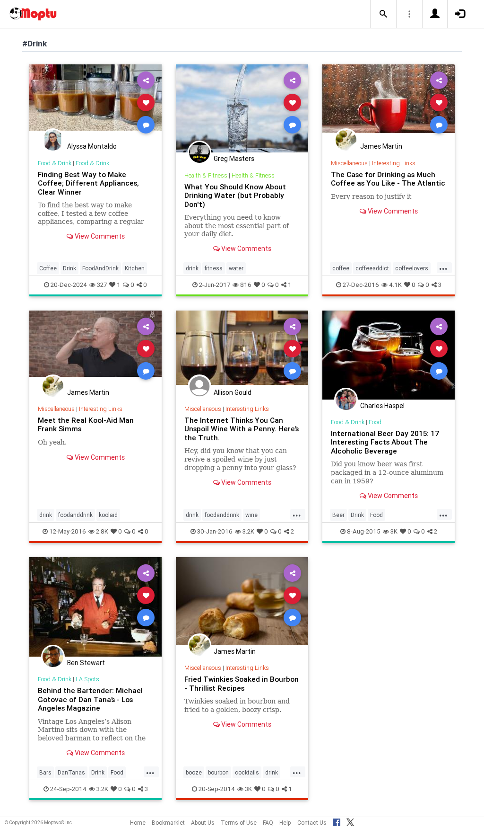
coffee (340, 268)
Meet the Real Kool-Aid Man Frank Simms (86, 424)
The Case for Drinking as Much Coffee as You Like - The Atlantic (388, 178)
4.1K (395, 285)
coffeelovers (411, 268)
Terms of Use (239, 822)
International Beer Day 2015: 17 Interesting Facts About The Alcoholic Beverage (385, 442)
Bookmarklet (168, 822)
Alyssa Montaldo (92, 146)
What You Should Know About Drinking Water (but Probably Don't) (235, 195)
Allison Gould (232, 392)
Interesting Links (393, 163)
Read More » (95, 102)
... (443, 267)
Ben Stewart (86, 663)
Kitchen (135, 268)
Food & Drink (54, 163)
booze (194, 772)
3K (394, 531)
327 (102, 285)
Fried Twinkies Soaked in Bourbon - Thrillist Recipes (241, 683)
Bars (45, 772)
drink (192, 268)
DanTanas (71, 772)
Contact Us (312, 822)
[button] (383, 14)
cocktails (247, 772)
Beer (338, 514)
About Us (203, 822)
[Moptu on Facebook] (336, 821)
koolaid (108, 514)
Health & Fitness (205, 175)
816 (245, 285)
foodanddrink (75, 514)
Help (285, 822)
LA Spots (87, 679)
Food (375, 422)
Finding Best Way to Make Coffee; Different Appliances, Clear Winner (88, 183)
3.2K (248, 531)
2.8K (102, 531)
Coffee (48, 268)
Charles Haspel (382, 405)
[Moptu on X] (350, 821)
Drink (69, 268)
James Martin (381, 146)
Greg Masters (234, 158)
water (236, 268)
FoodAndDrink (100, 268)
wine (251, 514)
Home (138, 822)
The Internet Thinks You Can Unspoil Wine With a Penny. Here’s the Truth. (241, 429)
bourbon (218, 772)
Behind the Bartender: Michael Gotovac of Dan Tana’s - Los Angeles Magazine (90, 699)
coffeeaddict (372, 268)
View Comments (99, 236)
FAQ (268, 822)
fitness (214, 268)
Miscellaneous (349, 163)
